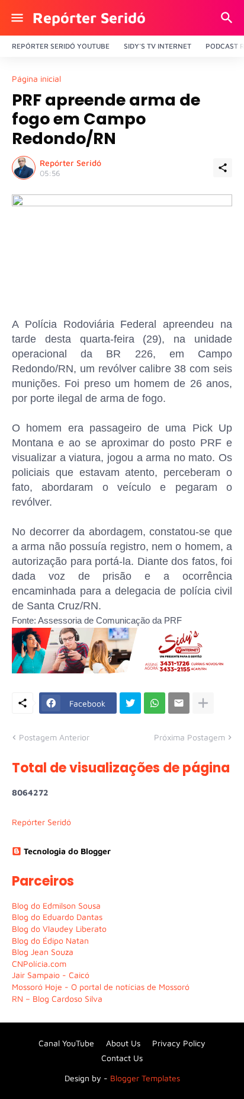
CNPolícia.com (39, 964)
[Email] (179, 703)
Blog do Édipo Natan (50, 940)
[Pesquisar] (228, 18)
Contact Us (122, 1058)
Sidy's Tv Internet (157, 45)
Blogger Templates (145, 1078)
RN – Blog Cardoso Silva (57, 998)
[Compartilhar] (222, 167)
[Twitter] (130, 703)
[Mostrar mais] (203, 703)
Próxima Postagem (189, 737)
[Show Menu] (16, 18)
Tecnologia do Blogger (67, 851)
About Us (123, 1043)
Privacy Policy (179, 1043)
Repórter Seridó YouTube (61, 45)
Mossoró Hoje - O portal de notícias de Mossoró (101, 987)
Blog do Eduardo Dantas (57, 917)
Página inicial (36, 79)
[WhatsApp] (154, 703)
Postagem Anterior (54, 737)
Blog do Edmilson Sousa (56, 905)
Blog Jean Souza (42, 952)
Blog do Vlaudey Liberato (59, 929)
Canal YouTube (66, 1043)
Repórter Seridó (89, 17)
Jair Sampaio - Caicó (50, 975)
